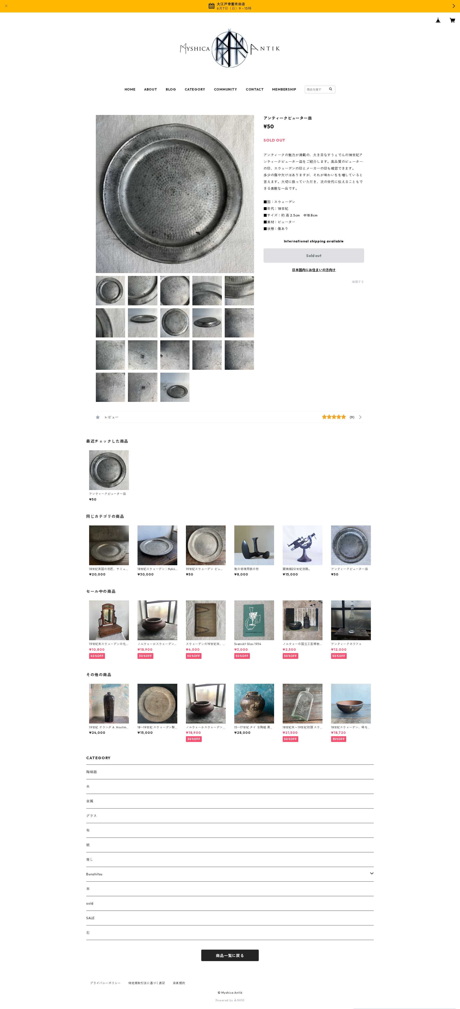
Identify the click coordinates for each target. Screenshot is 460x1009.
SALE (90, 918)
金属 (89, 801)
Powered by (225, 1000)
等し (89, 859)
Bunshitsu (94, 874)
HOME (130, 89)
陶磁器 (91, 772)
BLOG (171, 89)
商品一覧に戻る (230, 955)
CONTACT (255, 89)
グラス (91, 816)
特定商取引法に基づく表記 (146, 983)
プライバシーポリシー (105, 983)
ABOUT (150, 89)
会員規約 (179, 983)
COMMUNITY (225, 89)
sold (89, 903)
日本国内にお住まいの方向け (314, 270)
